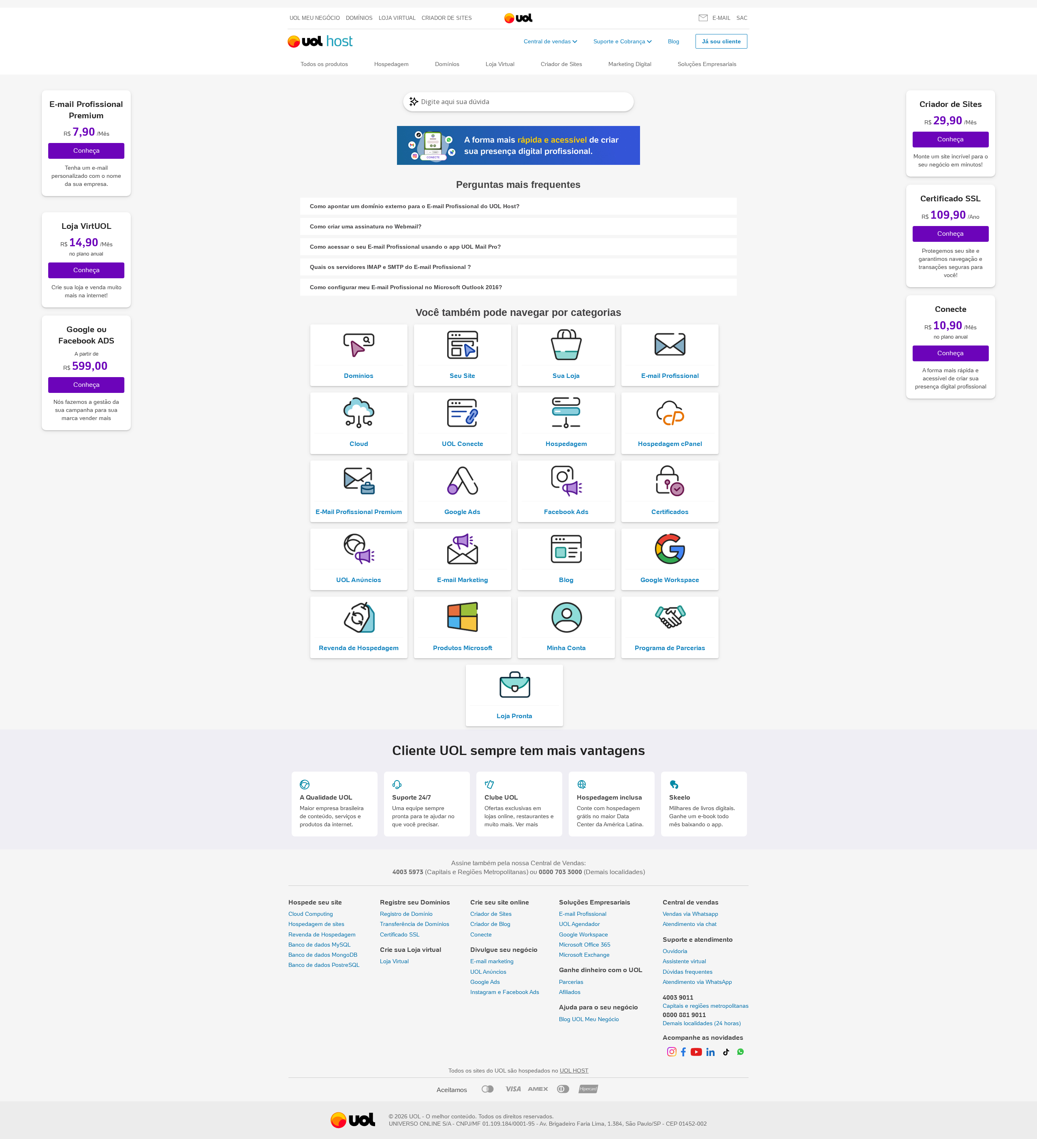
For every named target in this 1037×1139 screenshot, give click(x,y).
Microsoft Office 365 (584, 944)
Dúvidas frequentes (688, 971)
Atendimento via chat (690, 924)
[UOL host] (320, 41)
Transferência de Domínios (414, 924)
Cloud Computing (310, 914)
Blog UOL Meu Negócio (589, 1019)
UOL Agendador (579, 924)
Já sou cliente (721, 41)
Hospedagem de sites (316, 924)
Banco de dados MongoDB (322, 954)
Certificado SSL (400, 934)
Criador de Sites (447, 18)
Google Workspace (583, 934)
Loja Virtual (397, 18)
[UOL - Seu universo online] (518, 18)
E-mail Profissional (582, 914)
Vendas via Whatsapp (690, 914)
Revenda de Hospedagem (322, 934)
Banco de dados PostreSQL (324, 965)
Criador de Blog (490, 924)
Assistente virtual (684, 961)
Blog (673, 41)
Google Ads (485, 982)
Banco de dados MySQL (319, 944)
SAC (741, 18)
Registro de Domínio (406, 914)
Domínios (359, 18)
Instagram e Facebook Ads (504, 992)
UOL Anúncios (488, 971)
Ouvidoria (675, 951)
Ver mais (527, 824)
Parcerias (571, 982)
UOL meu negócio (315, 18)
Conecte (481, 934)
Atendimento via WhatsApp (697, 982)
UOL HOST (574, 1070)
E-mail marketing (492, 961)
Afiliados (569, 992)
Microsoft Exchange (584, 954)
